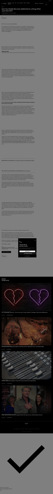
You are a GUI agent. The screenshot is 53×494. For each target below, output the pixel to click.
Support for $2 (27, 251)
